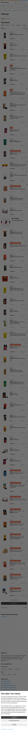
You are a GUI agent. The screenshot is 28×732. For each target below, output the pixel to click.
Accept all (14, 717)
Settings (14, 724)
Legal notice (3, 729)
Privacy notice (10, 729)
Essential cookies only (14, 720)
